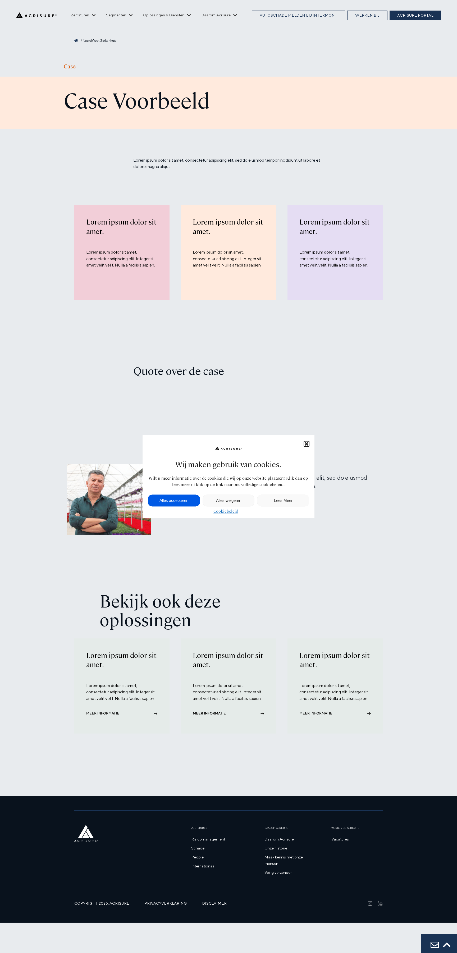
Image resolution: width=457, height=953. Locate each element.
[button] (306, 443)
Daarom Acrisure (279, 839)
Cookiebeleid (225, 511)
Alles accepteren (173, 500)
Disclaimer (214, 903)
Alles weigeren (228, 500)
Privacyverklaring (165, 903)
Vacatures (340, 839)
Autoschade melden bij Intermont (298, 15)
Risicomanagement (208, 839)
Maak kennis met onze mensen (283, 860)
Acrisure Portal (415, 15)
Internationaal (203, 866)
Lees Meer (283, 500)
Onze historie (275, 848)
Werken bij (367, 15)
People (197, 857)
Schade (197, 848)
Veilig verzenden (278, 872)
